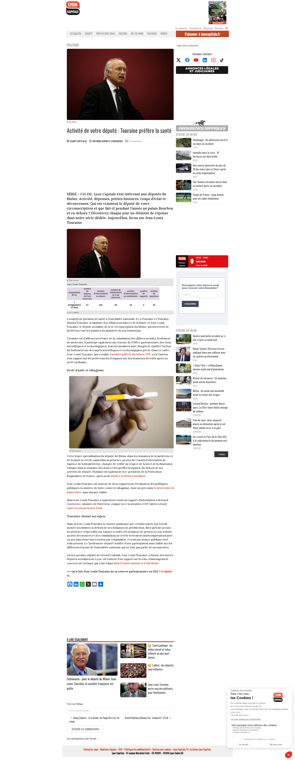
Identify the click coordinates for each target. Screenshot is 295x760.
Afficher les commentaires (85, 729)
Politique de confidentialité (137, 749)
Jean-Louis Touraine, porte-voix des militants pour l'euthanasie (160, 688)
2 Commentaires (135, 141)
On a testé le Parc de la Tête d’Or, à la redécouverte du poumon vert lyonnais (210, 440)
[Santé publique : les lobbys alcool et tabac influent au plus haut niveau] (133, 657)
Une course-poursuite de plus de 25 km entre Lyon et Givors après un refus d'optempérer (209, 169)
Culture (123, 33)
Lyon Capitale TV (181, 749)
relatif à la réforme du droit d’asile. (85, 508)
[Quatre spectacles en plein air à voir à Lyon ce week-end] (183, 339)
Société (88, 33)
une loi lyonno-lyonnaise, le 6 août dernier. (137, 563)
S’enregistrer (195, 28)
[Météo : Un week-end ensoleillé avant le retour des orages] (183, 394)
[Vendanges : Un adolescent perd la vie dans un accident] (183, 143)
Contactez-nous (91, 749)
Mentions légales (108, 749)
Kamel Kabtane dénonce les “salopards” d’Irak (146, 718)
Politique (152, 33)
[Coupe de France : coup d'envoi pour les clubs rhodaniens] (183, 198)
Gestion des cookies (161, 749)
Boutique (219, 28)
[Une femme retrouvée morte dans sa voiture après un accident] (183, 185)
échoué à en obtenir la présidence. (128, 476)
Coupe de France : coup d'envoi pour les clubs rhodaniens (208, 196)
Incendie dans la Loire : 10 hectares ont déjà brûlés (206, 154)
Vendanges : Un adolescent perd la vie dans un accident (210, 142)
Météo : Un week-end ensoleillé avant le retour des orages (208, 393)
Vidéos (163, 33)
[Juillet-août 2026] (217, 12)
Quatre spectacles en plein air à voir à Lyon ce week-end (209, 338)
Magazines (208, 28)
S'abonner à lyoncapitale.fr (202, 34)
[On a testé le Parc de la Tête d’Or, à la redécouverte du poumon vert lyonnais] (183, 440)
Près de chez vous (105, 33)
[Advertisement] (120, 168)
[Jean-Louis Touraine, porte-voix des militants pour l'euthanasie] (133, 696)
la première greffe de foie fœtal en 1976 (130, 354)
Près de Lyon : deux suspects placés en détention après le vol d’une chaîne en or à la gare (209, 424)
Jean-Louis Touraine (78, 710)
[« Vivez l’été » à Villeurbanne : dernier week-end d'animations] (183, 368)
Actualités (75, 33)
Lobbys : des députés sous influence (161, 667)
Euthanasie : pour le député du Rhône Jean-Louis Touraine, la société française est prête (92, 683)
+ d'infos (221, 454)
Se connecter (181, 28)
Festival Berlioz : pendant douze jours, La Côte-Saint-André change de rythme (210, 407)
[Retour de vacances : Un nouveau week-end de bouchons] (183, 381)
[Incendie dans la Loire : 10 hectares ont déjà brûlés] (183, 156)
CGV (120, 749)
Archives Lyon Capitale (200, 749)
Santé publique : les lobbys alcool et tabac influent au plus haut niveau (160, 651)
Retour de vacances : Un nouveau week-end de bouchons (209, 380)
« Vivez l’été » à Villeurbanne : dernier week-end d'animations (208, 367)
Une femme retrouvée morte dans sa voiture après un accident (210, 184)
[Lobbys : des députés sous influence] (133, 677)
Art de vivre (137, 33)
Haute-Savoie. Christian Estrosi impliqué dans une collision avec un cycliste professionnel (209, 352)
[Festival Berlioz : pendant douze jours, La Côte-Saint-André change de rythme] (183, 407)
